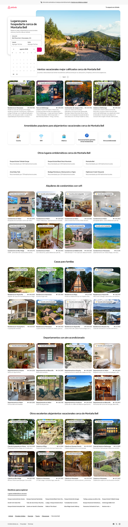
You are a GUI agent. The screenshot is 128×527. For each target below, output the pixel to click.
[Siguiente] (67, 77)
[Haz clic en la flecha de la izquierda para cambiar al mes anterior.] (13, 49)
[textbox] (18, 44)
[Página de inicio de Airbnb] (12, 7)
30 (13, 74)
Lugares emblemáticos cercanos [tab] (17, 493)
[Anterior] (60, 77)
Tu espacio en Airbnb (112, 7)
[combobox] (26, 38)
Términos (30, 524)
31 (17, 74)
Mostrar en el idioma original (79, 2)
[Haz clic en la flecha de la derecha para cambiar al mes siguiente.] (33, 49)
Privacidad (23, 524)
